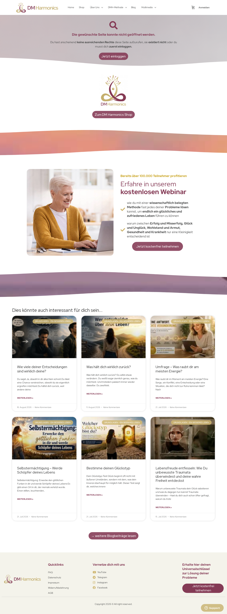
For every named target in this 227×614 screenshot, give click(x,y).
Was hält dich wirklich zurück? (108, 367)
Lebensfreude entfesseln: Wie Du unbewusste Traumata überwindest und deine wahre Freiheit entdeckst (181, 474)
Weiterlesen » (25, 398)
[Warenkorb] (193, 7)
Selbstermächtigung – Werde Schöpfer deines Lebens (39, 470)
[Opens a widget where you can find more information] (212, 608)
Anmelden (204, 7)
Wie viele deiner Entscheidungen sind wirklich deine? (42, 369)
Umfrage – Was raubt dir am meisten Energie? (177, 369)
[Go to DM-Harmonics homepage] (37, 7)
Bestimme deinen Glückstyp (108, 468)
